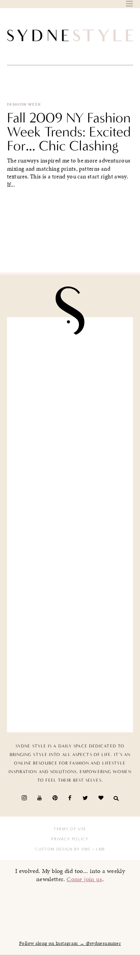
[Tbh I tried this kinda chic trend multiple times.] (70, 623)
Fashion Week (24, 104)
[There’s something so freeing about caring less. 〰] (70, 492)
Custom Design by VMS (63, 849)
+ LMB (98, 849)
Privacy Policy (69, 839)
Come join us (84, 879)
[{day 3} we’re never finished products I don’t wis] (70, 557)
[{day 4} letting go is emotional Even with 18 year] (70, 426)
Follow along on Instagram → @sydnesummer (70, 943)
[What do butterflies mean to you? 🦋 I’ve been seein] (70, 360)
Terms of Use (70, 829)
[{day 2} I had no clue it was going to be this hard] (70, 689)
